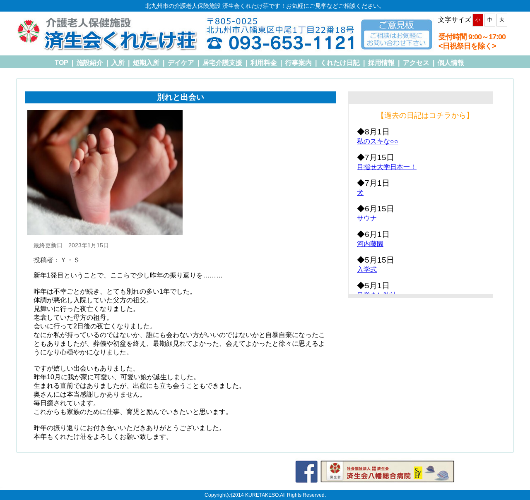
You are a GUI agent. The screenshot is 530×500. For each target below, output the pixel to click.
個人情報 (451, 62)
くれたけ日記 (340, 62)
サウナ (367, 218)
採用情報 (381, 62)
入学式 (367, 269)
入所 (118, 62)
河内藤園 (370, 243)
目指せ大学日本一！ (387, 166)
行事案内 (298, 62)
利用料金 (264, 62)
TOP (61, 62)
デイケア (181, 62)
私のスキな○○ (377, 141)
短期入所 (146, 62)
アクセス (416, 62)
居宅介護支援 (222, 62)
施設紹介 (90, 62)
